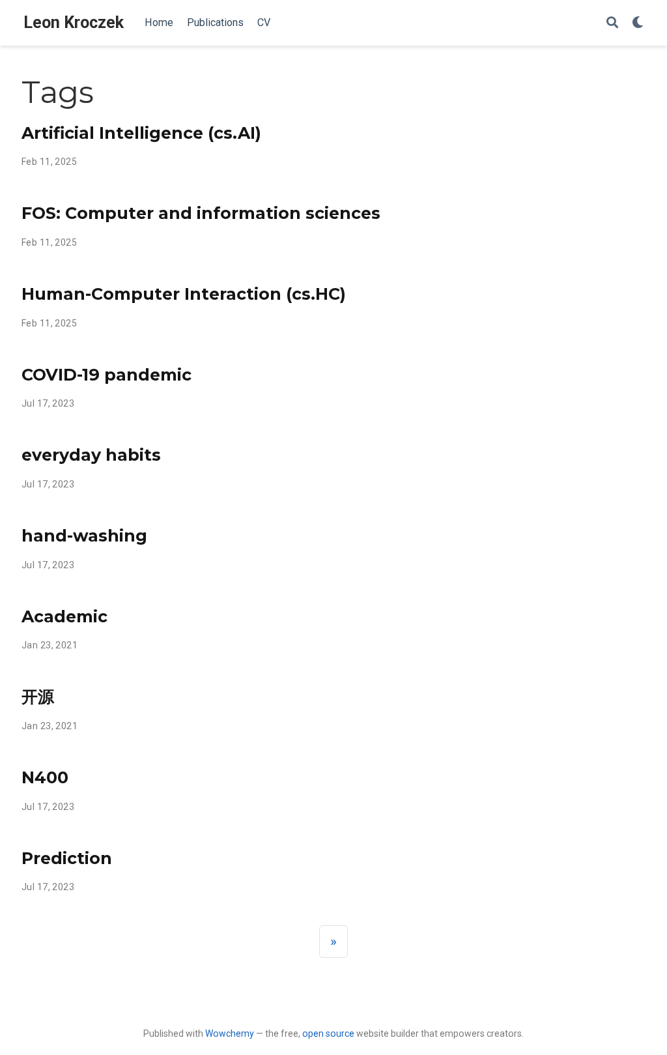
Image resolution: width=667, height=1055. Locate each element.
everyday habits (91, 455)
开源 (37, 696)
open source (328, 1033)
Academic (64, 616)
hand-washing (84, 535)
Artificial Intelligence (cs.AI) (141, 133)
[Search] (612, 23)
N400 (44, 777)
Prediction (66, 858)
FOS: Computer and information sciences (200, 213)
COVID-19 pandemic (106, 374)
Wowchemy (229, 1033)
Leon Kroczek (73, 22)
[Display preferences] (638, 23)
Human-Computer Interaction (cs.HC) (183, 294)
